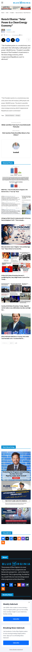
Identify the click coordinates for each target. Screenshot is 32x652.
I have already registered (16, 649)
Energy (18, 115)
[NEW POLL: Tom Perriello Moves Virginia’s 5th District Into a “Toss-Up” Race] (16, 177)
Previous (5, 343)
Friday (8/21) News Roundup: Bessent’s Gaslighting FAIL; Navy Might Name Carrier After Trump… (15, 277)
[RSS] (3, 542)
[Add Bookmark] (29, 39)
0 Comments (15, 35)
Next (11, 343)
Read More (21, 579)
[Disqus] (16, 372)
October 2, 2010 (10, 32)
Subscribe (16, 619)
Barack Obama (10, 115)
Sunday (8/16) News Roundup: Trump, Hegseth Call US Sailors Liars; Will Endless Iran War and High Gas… (15, 308)
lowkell (8, 30)
